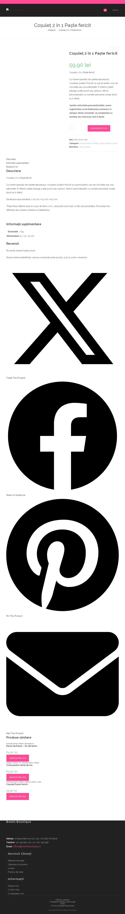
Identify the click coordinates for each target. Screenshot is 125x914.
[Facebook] (60, 1)
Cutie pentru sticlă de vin (19, 765)
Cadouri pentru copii (108, 143)
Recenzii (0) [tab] (12, 167)
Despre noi (13, 886)
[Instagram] (64, 1)
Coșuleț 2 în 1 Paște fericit (70, 30)
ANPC (62, 904)
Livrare (11, 868)
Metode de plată (16, 860)
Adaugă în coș (99, 128)
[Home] (44, 30)
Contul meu (14, 889)
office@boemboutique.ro (27, 846)
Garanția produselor (18, 864)
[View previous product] (111, 49)
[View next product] (116, 49)
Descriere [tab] (11, 159)
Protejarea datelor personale (62, 902)
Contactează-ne (16, 893)
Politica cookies (62, 900)
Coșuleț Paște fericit (17, 784)
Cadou (81, 147)
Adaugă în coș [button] (17, 758)
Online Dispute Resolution (62, 906)
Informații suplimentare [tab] (17, 163)
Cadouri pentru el (13, 763)
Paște (87, 147)
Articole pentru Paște (88, 143)
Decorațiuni (29, 743)
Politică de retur (15, 872)
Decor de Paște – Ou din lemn (21, 746)
